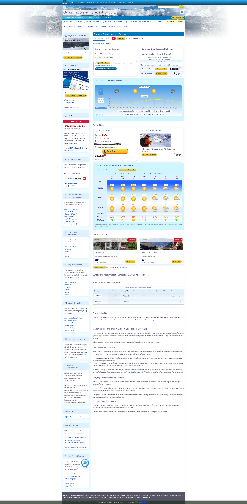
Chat (131, 2)
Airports (123, 2)
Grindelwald (68, 249)
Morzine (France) (70, 221)
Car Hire (157, 22)
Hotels (98, 22)
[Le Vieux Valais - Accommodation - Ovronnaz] (115, 244)
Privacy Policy (69, 483)
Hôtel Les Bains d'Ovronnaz (152, 252)
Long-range (102, 26)
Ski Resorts (81, 2)
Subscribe (121, 38)
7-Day (92, 26)
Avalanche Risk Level (133, 372)
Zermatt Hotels (69, 330)
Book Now (111, 151)
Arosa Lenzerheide (70, 246)
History (113, 26)
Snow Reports (93, 2)
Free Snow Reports (76, 95)
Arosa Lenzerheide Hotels (73, 318)
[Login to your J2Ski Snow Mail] (76, 79)
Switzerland (89, 17)
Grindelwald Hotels (70, 320)
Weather (123, 26)
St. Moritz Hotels (70, 323)
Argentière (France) (71, 209)
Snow (73, 17)
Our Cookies (143, 502)
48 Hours (82, 26)
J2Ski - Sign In (179, 17)
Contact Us (68, 486)
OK (136, 502)
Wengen (67, 254)
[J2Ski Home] (71, 8)
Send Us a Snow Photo (74, 57)
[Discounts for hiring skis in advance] (80, 178)
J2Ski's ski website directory (76, 438)
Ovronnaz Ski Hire (103, 131)
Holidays (108, 22)
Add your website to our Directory (76, 447)
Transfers (119, 22)
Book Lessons (161, 73)
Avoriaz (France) (69, 211)
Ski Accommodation (73, 440)
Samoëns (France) (70, 224)
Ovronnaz (69, 22)
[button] (106, 291)
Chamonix (98, 296)
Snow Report (70, 26)
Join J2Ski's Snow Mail (127, 170)
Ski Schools (146, 22)
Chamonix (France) (70, 214)
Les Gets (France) (70, 219)
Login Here (70, 103)
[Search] (182, 6)
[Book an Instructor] (71, 186)
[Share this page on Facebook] (182, 12)
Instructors (132, 22)
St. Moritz (67, 287)
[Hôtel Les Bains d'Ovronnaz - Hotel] (161, 244)
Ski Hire (88, 22)
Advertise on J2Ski (70, 474)
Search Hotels (99, 267)
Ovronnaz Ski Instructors (152, 131)
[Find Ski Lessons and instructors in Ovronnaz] (155, 140)
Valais (97, 17)
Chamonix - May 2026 (72, 40)
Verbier (66, 251)
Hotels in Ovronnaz (121, 267)
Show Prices (130, 261)
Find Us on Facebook (74, 417)
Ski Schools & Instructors (75, 443)
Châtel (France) (69, 216)
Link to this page (70, 479)
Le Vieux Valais (100, 252)
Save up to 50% (161, 69)
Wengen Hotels (69, 328)
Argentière (98, 301)
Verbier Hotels (69, 325)
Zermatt (67, 256)
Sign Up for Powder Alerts (106, 69)
